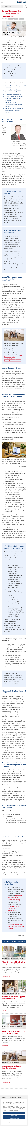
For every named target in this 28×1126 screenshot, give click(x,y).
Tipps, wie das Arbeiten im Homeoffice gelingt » (15, 898)
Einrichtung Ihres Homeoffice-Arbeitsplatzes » (13, 908)
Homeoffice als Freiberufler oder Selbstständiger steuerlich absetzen (15, 110)
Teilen (11, 18)
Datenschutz (17, 1122)
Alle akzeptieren (14, 1113)
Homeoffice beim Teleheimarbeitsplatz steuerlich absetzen (14, 104)
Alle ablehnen (14, 1115)
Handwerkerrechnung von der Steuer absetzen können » (16, 927)
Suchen (25, 6)
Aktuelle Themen (22, 2)
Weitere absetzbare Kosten (13, 94)
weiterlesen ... (6, 976)
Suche (25, 7)
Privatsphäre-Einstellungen (14, 1118)
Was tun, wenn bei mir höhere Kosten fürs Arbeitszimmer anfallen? (14, 98)
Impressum (10, 1122)
